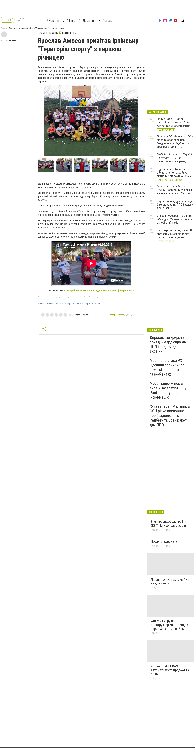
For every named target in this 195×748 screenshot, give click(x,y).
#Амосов (96, 303)
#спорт (68, 303)
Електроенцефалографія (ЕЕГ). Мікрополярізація (168, 524)
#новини (59, 303)
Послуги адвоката (164, 541)
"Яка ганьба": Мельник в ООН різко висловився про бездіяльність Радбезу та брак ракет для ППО (175, 141)
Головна (4, 28)
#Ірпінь (41, 303)
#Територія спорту (81, 303)
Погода (107, 20)
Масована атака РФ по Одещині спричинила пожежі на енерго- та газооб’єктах (175, 190)
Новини (54, 20)
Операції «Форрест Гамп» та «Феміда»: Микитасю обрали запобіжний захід (175, 219)
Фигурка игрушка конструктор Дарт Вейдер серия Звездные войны (169, 625)
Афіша (70, 20)
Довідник (89, 20)
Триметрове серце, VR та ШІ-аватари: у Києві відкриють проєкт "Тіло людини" (175, 234)
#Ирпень (50, 303)
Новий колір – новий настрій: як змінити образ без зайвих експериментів (173, 122)
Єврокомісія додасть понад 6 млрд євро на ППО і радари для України (175, 204)
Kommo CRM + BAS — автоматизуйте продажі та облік (170, 670)
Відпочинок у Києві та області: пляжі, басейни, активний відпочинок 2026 (174, 172)
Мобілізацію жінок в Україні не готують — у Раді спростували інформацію (174, 158)
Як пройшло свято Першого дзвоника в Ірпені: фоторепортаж (100, 290)
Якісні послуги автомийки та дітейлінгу (170, 581)
